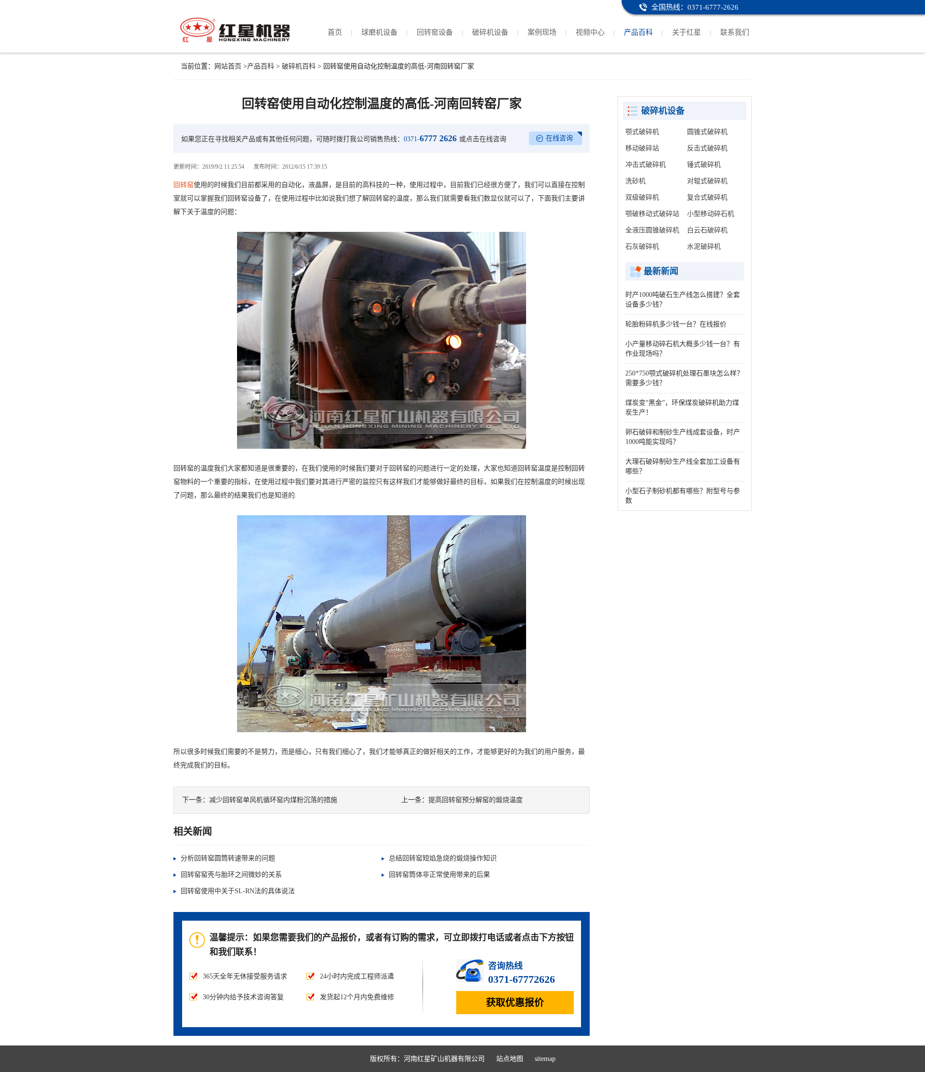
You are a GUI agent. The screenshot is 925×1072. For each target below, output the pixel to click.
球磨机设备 (379, 32)
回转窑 (183, 184)
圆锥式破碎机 (707, 131)
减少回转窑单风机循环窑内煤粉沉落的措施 (273, 800)
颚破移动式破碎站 (652, 213)
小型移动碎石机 (710, 213)
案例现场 (542, 32)
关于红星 (686, 32)
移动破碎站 (642, 148)
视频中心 (590, 32)
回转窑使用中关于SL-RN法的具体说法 (238, 891)
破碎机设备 (490, 32)
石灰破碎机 (642, 246)
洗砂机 (635, 181)
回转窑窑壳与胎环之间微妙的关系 (231, 874)
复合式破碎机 (707, 197)
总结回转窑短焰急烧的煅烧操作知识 (443, 858)
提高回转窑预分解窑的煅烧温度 (475, 800)
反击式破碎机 (707, 148)
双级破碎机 (642, 197)
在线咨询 (559, 138)
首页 (335, 32)
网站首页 (227, 66)
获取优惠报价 (515, 1002)
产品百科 (638, 32)
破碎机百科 (299, 66)
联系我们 (734, 32)
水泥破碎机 (704, 246)
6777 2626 (430, 138)
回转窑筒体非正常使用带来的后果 (439, 874)
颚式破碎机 (642, 131)
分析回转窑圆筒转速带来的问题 (228, 858)
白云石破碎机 (707, 230)
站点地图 (509, 1058)
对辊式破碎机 (707, 181)
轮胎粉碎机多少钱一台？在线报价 (676, 324)
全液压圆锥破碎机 (652, 230)
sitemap (545, 1058)
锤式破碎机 (704, 164)
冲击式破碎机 (645, 164)
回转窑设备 (435, 32)
